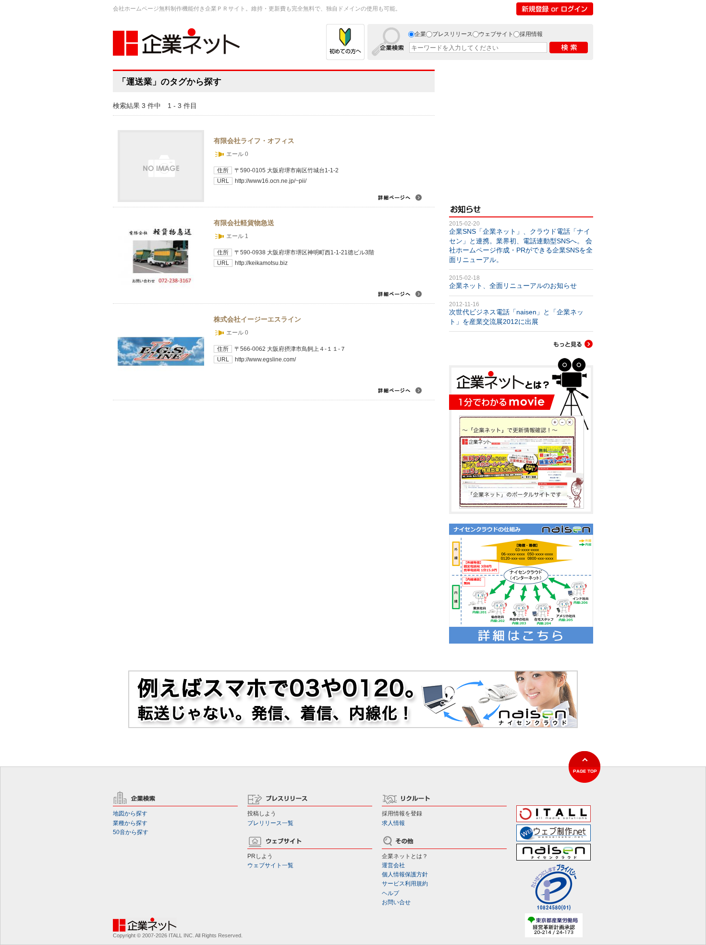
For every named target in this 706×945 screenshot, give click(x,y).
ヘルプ (390, 893)
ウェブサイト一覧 (270, 865)
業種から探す (130, 823)
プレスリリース (452, 34)
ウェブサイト (496, 34)
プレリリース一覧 (270, 823)
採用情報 (531, 34)
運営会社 (393, 865)
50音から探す (130, 832)
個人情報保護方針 (405, 874)
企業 (420, 34)
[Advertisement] (521, 130)
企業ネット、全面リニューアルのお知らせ (513, 285)
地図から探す (130, 813)
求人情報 (393, 823)
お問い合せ (396, 902)
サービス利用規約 (405, 883)
